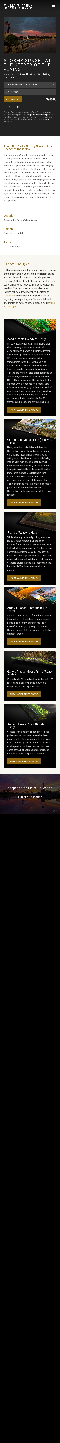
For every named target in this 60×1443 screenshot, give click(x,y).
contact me (9, 295)
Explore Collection (30, 797)
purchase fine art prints (41, 114)
